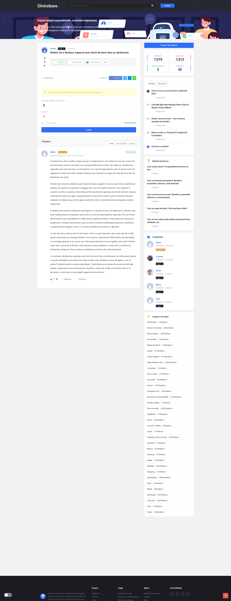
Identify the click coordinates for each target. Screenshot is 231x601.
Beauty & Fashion (160, 345)
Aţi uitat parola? (130, 123)
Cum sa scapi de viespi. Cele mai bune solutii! (167, 208)
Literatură (156, 443)
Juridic (155, 431)
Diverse (72, 49)
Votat (112, 144)
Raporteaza (48, 78)
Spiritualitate (159, 478)
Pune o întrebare (169, 45)
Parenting (156, 454)
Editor (158, 242)
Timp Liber (157, 501)
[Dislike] (44, 65)
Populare (151, 84)
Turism (155, 512)
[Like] (44, 57)
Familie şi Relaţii (159, 403)
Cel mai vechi (122, 144)
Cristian (159, 257)
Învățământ (157, 414)
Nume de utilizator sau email (53, 101)
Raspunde (67, 279)
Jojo (158, 299)
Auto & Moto (158, 339)
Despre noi (96, 593)
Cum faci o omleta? (160, 146)
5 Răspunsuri (160, 111)
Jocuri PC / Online (159, 426)
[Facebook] (172, 594)
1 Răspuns (155, 173)
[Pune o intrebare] (225, 595)
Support (147, 597)
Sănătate (157, 466)
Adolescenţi (157, 322)
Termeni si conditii (125, 593)
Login (167, 6)
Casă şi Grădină (159, 357)
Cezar (158, 271)
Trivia (154, 506)
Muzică (156, 449)
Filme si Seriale (160, 408)
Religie (156, 460)
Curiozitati (157, 380)
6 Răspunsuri (160, 97)
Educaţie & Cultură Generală (164, 397)
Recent (132, 144)
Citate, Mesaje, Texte (162, 362)
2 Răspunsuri (160, 150)
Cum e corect (158, 374)
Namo (158, 285)
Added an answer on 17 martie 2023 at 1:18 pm (67, 155)
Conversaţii (157, 368)
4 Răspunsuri (160, 139)
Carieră (156, 351)
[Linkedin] (182, 594)
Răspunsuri (162, 84)
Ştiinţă (155, 489)
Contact (95, 597)
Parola (44, 112)
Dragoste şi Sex (159, 391)
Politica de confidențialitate (128, 597)
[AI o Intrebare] (50, 5)
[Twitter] (177, 594)
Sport (155, 483)
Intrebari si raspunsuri (152, 593)
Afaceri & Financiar (160, 328)
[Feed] (188, 594)
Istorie (155, 420)
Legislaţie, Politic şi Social (163, 437)
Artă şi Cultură (159, 334)
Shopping (156, 472)
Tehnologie (157, 495)
